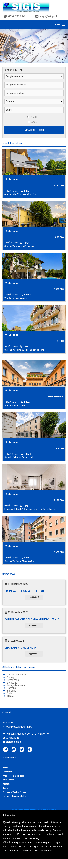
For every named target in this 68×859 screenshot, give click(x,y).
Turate (10, 696)
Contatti (6, 784)
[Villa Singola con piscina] (34, 265)
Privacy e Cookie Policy (14, 792)
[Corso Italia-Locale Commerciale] (34, 425)
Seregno (11, 690)
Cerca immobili (35, 129)
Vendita (34, 117)
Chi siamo (7, 772)
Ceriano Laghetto (16, 674)
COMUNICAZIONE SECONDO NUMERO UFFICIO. (32, 619)
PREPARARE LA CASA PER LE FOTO (25, 591)
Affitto (34, 122)
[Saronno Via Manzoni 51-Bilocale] (34, 213)
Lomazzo (12, 682)
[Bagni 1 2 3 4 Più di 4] (34, 111)
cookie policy (32, 838)
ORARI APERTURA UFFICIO (20, 647)
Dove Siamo (8, 780)
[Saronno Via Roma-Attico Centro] (34, 528)
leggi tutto (32, 597)
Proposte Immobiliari (13, 776)
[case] (26, 7)
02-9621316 (16, 16)
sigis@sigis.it (48, 16)
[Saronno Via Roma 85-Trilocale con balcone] (34, 317)
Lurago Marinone (16, 685)
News (5, 788)
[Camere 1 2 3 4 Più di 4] (34, 103)
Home (5, 768)
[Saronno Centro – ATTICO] (34, 373)
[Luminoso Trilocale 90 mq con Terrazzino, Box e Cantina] (34, 476)
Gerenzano (13, 679)
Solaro (10, 693)
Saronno (11, 688)
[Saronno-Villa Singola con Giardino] (34, 162)
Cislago (11, 677)
